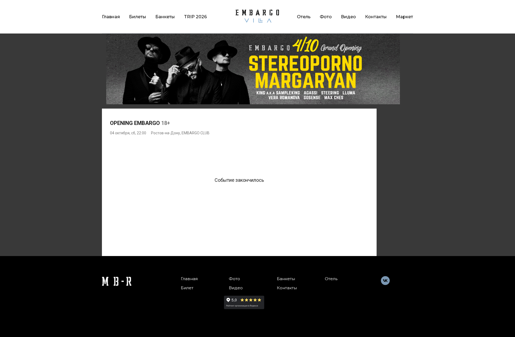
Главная (111, 16)
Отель (304, 16)
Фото (326, 16)
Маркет (404, 16)
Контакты (376, 16)
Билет (187, 287)
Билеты (137, 16)
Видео (348, 16)
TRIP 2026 (195, 16)
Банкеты (165, 16)
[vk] (385, 283)
